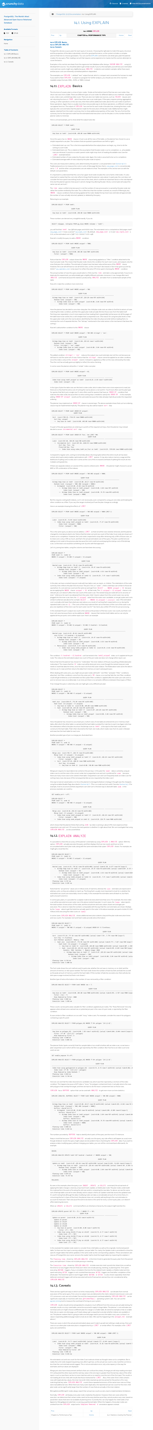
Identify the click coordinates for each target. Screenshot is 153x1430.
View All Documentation (141, 3)
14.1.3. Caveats (9, 62)
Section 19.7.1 (85, 784)
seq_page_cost (112, 166)
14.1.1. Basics (58, 42)
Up (60, 35)
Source (115, 3)
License (125, 3)
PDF (7, 33)
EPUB (16, 33)
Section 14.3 (124, 784)
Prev (52, 35)
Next (130, 35)
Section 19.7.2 (121, 164)
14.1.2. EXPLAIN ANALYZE (12, 58)
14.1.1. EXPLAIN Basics (11, 54)
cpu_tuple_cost (81, 232)
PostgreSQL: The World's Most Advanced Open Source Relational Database (18, 20)
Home (6, 44)
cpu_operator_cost (63, 269)
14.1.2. (59, 45)
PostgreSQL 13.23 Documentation (68, 14)
